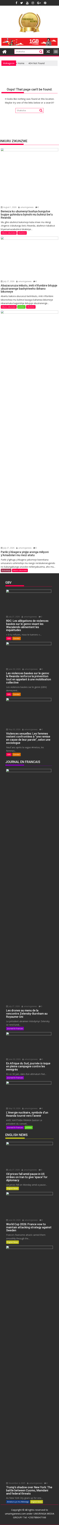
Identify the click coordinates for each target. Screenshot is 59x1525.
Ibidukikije (6, 570)
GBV (9, 638)
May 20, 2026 (14, 729)
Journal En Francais (15, 1028)
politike (21, 307)
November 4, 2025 (16, 1483)
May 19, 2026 (14, 1108)
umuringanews (27, 207)
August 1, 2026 (9, 207)
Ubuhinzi (22, 233)
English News (12, 1188)
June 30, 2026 (14, 669)
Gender (16, 638)
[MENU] (55, 51)
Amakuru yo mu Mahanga (18, 1501)
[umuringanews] (4, 51)
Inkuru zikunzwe (9, 233)
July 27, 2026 (8, 281)
